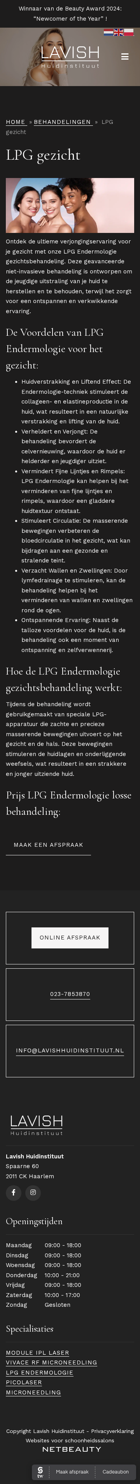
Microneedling (33, 1392)
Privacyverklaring (112, 1431)
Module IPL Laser (37, 1352)
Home (15, 121)
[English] (119, 32)
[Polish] (129, 32)
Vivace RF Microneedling (51, 1362)
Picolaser (24, 1382)
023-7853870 (70, 994)
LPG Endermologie (40, 1372)
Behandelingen (62, 121)
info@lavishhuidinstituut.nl (70, 1050)
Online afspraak (70, 937)
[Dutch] (109, 32)
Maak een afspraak (48, 844)
